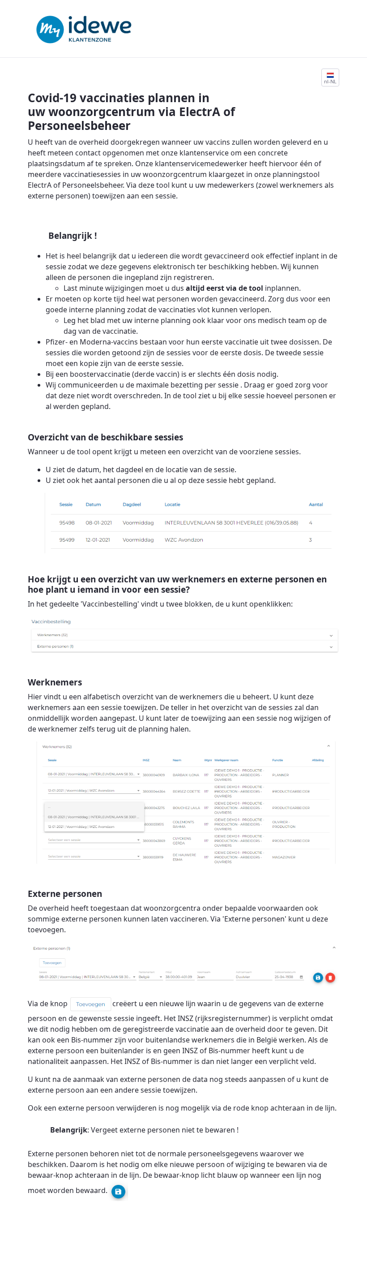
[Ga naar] (86, 25)
